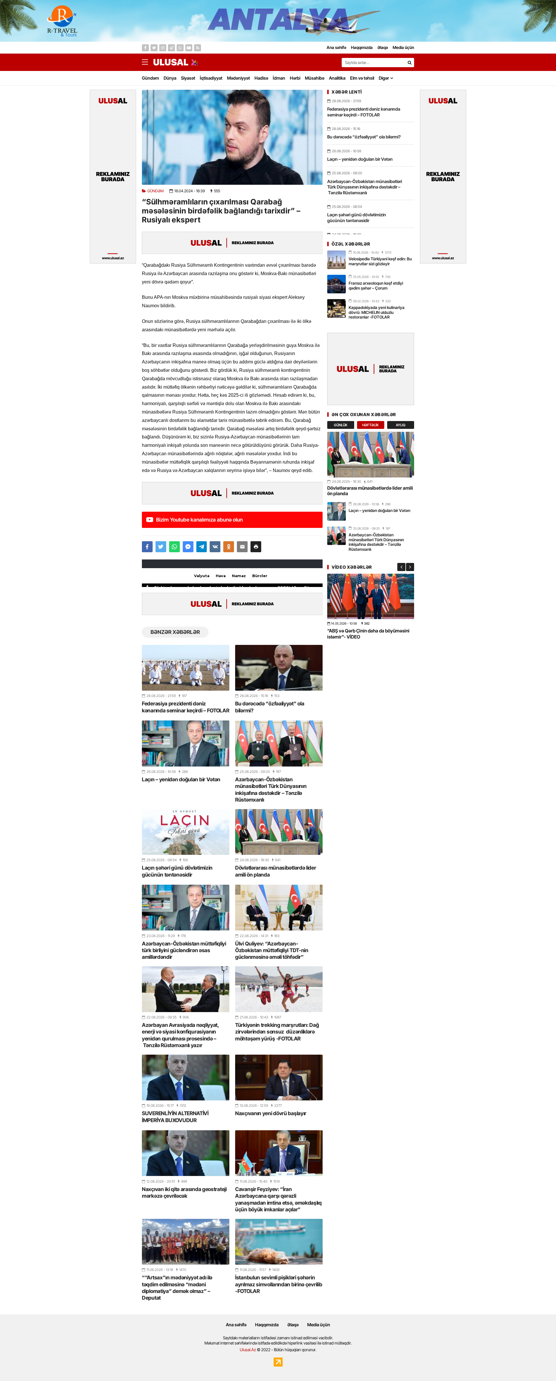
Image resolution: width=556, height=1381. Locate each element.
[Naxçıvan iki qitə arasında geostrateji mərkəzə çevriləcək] (185, 1153)
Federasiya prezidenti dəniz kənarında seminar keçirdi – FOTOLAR (185, 706)
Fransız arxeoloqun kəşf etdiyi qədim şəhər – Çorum (376, 285)
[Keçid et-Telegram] (171, 47)
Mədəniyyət (238, 78)
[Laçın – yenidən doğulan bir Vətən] (185, 743)
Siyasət (188, 78)
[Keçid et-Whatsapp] (180, 47)
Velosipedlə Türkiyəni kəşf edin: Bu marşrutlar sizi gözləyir (380, 261)
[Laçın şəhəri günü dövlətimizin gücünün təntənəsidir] (185, 832)
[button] (255, 546)
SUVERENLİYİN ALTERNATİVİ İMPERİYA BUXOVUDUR (175, 1116)
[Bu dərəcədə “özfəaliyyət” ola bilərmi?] (279, 668)
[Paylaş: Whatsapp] (174, 546)
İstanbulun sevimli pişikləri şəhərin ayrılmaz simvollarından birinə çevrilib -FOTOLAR (278, 1284)
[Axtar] (409, 62)
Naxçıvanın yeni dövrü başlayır (270, 1113)
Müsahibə (314, 78)
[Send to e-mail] (242, 546)
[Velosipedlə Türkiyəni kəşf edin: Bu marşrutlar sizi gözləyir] (336, 259)
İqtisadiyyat (211, 78)
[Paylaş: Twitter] (161, 546)
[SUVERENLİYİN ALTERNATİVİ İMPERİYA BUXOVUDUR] (185, 1077)
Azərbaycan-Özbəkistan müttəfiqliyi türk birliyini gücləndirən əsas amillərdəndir (184, 950)
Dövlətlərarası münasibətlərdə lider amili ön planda (275, 871)
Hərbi (295, 78)
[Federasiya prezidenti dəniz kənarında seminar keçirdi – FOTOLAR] (185, 668)
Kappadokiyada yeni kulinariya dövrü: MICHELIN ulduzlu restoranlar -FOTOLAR (377, 312)
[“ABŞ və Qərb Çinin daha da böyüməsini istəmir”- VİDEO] (370, 596)
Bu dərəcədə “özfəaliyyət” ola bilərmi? (269, 706)
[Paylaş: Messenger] (188, 546)
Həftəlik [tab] (370, 425)
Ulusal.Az (248, 1349)
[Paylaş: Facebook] (147, 546)
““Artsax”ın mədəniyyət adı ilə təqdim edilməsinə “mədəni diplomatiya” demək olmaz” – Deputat (177, 1287)
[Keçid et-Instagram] (162, 47)
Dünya (170, 78)
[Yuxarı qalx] (539, 1364)
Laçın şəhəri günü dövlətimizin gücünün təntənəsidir (177, 871)
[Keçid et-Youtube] (188, 47)
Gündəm (150, 78)
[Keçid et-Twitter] (154, 47)
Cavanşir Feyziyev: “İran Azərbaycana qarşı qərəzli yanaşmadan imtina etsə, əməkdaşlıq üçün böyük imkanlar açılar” (278, 1199)
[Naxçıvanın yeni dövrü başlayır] (279, 1077)
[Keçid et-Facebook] (145, 47)
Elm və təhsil (362, 78)
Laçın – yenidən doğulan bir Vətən (181, 779)
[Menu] (147, 62)
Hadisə (261, 78)
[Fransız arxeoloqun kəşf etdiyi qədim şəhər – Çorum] (336, 284)
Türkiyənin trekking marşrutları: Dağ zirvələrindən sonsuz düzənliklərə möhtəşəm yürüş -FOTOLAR (277, 1032)
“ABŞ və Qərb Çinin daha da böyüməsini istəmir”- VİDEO (368, 634)
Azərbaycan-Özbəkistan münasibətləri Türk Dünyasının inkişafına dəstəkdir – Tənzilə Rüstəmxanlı (270, 789)
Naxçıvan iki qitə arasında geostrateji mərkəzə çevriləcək (184, 1192)
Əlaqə (293, 1324)
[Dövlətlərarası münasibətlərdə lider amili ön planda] (279, 832)
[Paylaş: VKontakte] (215, 546)
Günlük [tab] (341, 425)
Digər (384, 78)
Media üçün (318, 1324)
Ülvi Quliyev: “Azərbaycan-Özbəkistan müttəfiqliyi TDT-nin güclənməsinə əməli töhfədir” (271, 950)
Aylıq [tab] (400, 425)
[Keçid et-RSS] (197, 47)
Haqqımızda (267, 1324)
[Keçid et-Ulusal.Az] (170, 62)
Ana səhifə (236, 1324)
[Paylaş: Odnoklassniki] (228, 546)
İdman (279, 78)
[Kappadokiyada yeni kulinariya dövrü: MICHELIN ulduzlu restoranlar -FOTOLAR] (336, 308)
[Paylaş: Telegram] (201, 546)
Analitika (337, 78)
